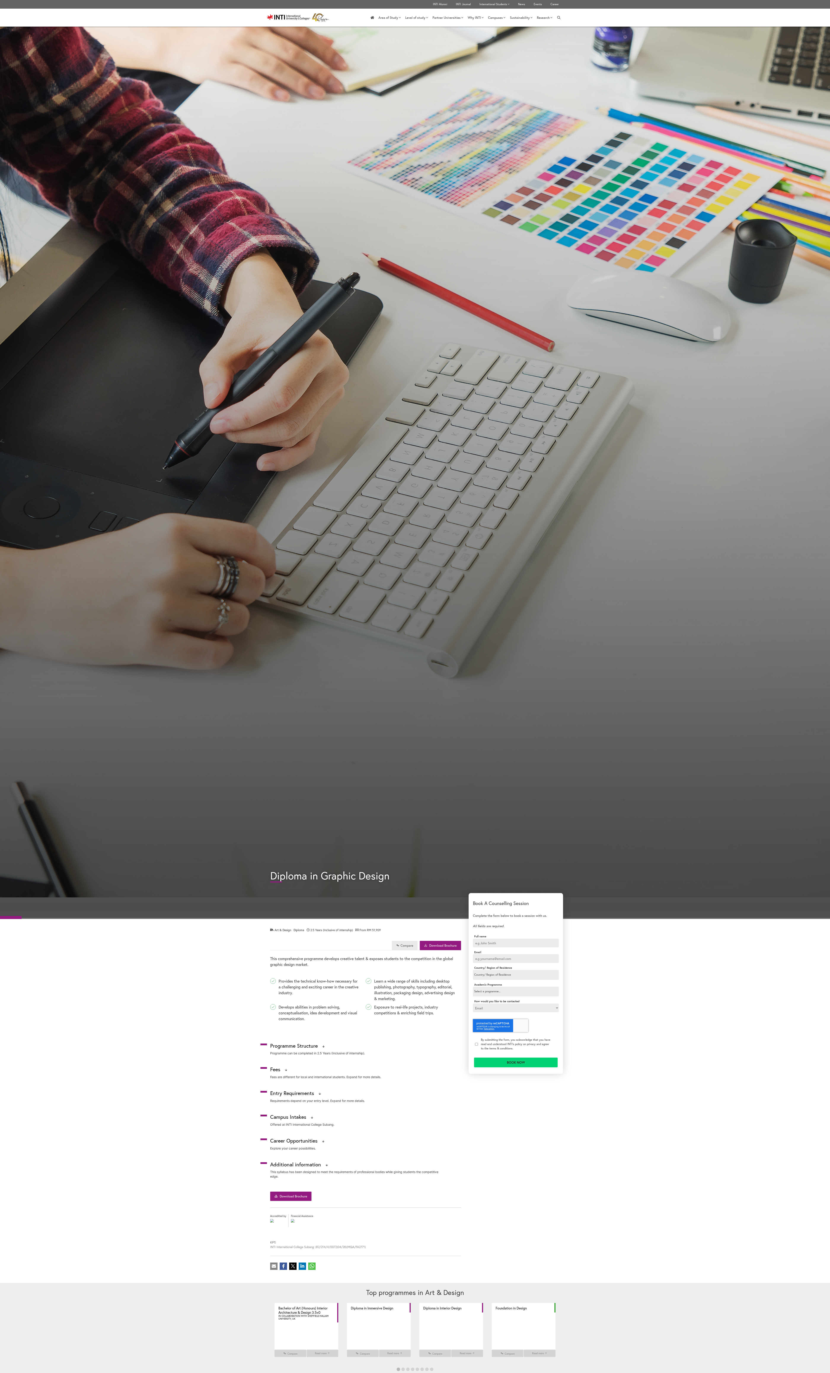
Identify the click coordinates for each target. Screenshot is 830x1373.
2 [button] (403, 1369)
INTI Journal (463, 4)
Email (477, 952)
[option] (306, 1330)
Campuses (495, 17)
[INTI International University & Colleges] (299, 17)
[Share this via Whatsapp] (312, 1266)
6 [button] (422, 1369)
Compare (407, 945)
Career (555, 4)
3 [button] (408, 1369)
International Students (493, 4)
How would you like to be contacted (496, 1001)
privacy (531, 1044)
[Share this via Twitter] (293, 1266)
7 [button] (427, 1369)
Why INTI (474, 17)
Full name (480, 936)
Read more (321, 1353)
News (521, 4)
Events (538, 4)
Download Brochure (442, 945)
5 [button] (417, 1369)
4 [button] (412, 1369)
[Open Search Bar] (559, 17)
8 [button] (431, 1369)
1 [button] (398, 1369)
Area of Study (388, 17)
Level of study (415, 17)
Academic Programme (488, 984)
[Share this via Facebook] (283, 1266)
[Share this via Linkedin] (302, 1266)
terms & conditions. (501, 1048)
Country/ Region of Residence (493, 968)
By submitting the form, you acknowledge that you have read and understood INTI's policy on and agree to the (515, 1044)
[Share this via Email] (274, 1266)
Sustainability (520, 17)
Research (543, 17)
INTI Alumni (440, 4)
